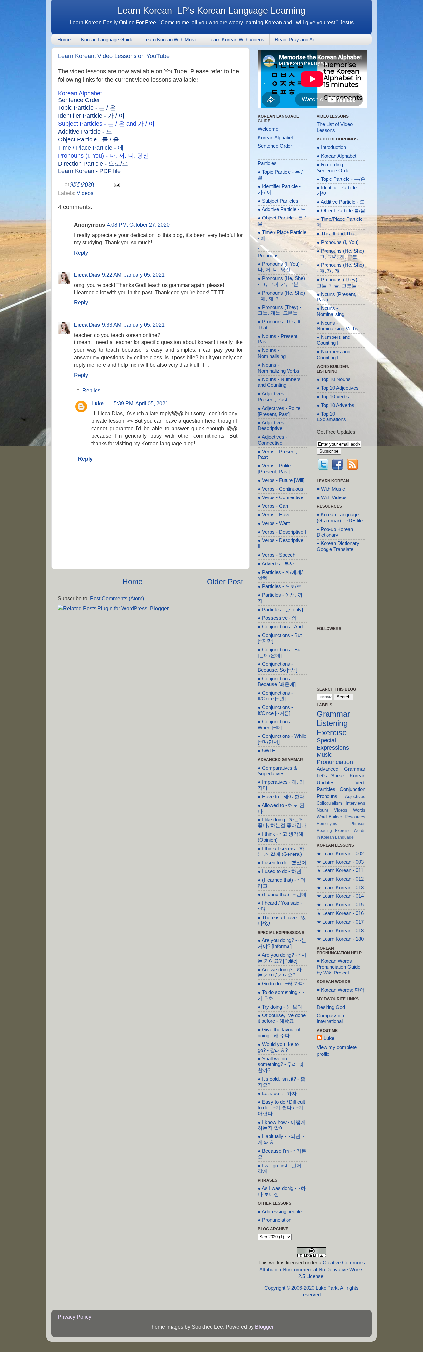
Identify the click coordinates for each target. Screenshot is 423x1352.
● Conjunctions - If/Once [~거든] (275, 710)
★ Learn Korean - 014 (340, 896)
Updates (326, 782)
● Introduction (331, 147)
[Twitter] (323, 465)
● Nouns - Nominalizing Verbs (278, 368)
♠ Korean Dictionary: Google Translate (339, 546)
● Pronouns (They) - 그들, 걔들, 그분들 (279, 310)
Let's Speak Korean (341, 775)
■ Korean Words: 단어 (341, 990)
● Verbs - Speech (276, 555)
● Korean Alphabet (336, 156)
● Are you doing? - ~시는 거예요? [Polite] (282, 958)
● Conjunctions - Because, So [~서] (277, 667)
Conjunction (352, 789)
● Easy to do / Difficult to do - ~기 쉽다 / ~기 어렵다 (281, 1107)
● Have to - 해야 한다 (281, 796)
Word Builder (329, 817)
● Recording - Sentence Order (334, 167)
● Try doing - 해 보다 (280, 1007)
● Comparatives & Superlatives (277, 770)
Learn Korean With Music (170, 39)
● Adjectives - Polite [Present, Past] (279, 411)
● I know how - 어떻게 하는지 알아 (282, 1125)
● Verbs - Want (274, 523)
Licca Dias (87, 275)
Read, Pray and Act (296, 39)
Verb (360, 782)
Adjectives (355, 796)
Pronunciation (335, 762)
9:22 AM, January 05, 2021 (133, 275)
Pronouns (268, 255)
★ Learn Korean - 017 (340, 922)
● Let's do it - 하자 (277, 1093)
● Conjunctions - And (280, 626)
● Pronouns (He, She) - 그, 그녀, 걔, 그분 (281, 281)
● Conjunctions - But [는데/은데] (280, 652)
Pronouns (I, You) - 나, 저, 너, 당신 (103, 155)
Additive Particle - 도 (85, 131)
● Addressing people (280, 1211)
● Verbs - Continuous (280, 489)
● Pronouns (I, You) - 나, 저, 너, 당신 (280, 267)
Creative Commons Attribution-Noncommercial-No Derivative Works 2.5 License (312, 1269)
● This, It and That (336, 233)
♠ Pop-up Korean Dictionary (335, 532)
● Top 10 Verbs (333, 396)
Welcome (268, 129)
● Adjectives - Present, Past (272, 396)
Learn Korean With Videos (236, 39)
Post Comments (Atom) (117, 598)
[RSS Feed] (352, 465)
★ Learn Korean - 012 (340, 879)
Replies (91, 390)
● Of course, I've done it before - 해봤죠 (282, 1018)
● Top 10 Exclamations (331, 416)
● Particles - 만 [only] (280, 609)
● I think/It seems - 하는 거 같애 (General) (281, 851)
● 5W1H (267, 750)
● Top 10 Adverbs (335, 405)
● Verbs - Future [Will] (281, 480)
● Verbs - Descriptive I (282, 532)
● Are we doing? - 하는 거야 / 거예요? (280, 972)
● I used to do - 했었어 (282, 862)
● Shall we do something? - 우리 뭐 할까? (280, 1064)
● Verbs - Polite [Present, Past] (274, 468)
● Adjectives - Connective (272, 440)
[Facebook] (337, 465)
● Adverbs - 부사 (276, 563)
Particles (267, 163)
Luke (97, 403)
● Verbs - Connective (280, 497)
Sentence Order (79, 100)
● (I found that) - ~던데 (282, 894)
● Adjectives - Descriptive (272, 425)
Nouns (323, 810)
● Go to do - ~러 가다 (281, 983)
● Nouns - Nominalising (272, 353)
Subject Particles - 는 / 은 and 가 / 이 (106, 123)
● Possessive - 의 (277, 618)
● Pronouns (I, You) (338, 242)
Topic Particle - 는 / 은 (87, 107)
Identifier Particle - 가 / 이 (91, 115)
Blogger (264, 1327)
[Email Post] (115, 184)
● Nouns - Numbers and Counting (279, 382)
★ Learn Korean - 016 (340, 913)
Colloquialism (329, 803)
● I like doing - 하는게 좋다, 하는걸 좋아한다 (282, 822)
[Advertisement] (150, 661)
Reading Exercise (334, 830)
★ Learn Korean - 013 (340, 887)
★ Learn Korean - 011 (340, 870)
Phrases (357, 823)
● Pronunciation (274, 1220)
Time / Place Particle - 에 (91, 147)
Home (64, 39)
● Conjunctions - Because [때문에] (277, 681)
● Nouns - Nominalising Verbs (337, 326)
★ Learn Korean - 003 (340, 862)
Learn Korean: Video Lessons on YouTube (114, 56)
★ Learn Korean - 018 (340, 930)
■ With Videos (332, 497)
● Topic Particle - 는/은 (341, 179)
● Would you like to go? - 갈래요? (278, 1047)
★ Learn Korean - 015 (340, 904)
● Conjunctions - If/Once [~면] (275, 695)
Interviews (355, 803)
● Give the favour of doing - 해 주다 (279, 1032)
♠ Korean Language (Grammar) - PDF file (340, 517)
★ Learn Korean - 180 (340, 939)
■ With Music (331, 489)
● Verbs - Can (273, 506)
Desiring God (331, 1007)
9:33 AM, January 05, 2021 (133, 325)
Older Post (225, 581)
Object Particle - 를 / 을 (88, 139)
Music (324, 754)
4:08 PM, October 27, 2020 (138, 225)
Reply (81, 253)
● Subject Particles (278, 201)
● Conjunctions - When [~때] (275, 724)
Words (359, 810)
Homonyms (327, 823)
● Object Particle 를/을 (341, 210)
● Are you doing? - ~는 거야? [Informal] (282, 943)
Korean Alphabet (80, 93)
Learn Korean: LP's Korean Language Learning (211, 11)
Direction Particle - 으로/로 (93, 163)
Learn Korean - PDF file (89, 171)
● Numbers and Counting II (333, 354)
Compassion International (330, 1018)
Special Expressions (333, 744)
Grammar (333, 714)
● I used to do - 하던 (279, 871)
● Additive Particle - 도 (282, 209)
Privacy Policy (74, 1317)
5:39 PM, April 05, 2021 (141, 403)
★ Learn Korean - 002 (340, 853)
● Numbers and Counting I (333, 340)
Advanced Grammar (341, 769)
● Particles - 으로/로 (279, 586)
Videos (85, 193)
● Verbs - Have (274, 514)
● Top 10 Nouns (334, 379)
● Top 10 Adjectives (338, 388)
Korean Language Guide (107, 39)
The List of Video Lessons (335, 127)
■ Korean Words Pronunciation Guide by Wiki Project (338, 966)
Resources (355, 817)
